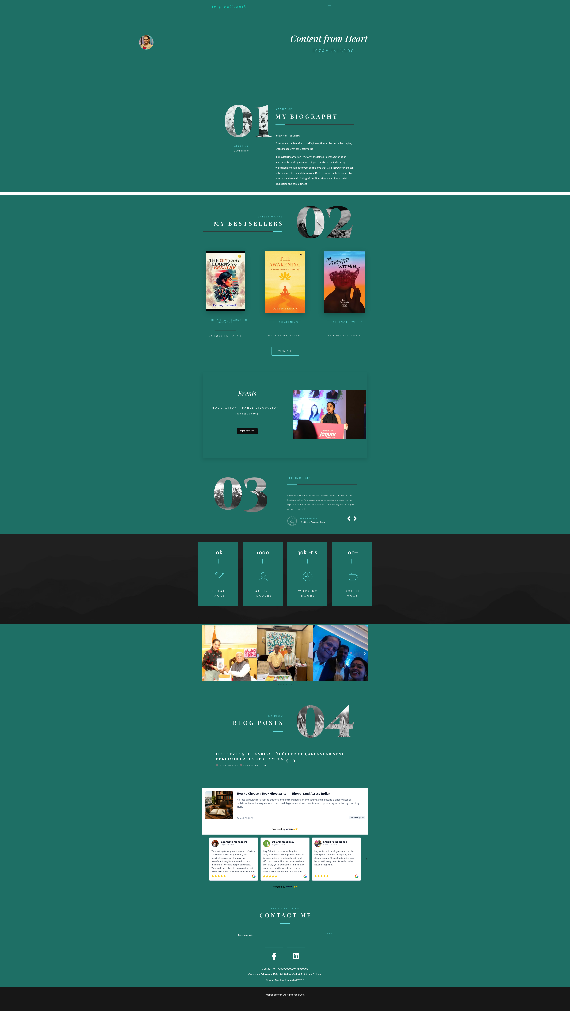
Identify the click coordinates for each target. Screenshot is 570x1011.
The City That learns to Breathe (226, 321)
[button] (329, 6)
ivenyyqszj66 (229, 792)
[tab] (241, 145)
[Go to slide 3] (283, 711)
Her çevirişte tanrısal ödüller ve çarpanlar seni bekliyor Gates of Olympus (280, 783)
